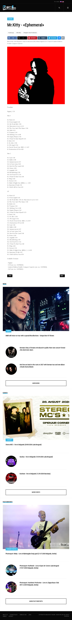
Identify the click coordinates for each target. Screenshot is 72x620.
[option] (61, 1)
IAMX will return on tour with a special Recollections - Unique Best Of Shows (30, 336)
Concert (9, 440)
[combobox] (59, 8)
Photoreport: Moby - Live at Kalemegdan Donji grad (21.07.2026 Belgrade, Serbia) (31, 554)
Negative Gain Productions (30, 32)
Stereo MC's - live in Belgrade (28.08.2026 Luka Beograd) (24, 445)
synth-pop (11, 32)
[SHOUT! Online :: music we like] (9, 7)
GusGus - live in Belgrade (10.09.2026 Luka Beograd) (36, 457)
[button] (68, 8)
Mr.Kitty (19, 32)
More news (36, 383)
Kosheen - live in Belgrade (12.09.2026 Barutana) (35, 474)
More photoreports (36, 601)
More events (36, 492)
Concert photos (11, 549)
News (8, 331)
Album (10, 18)
